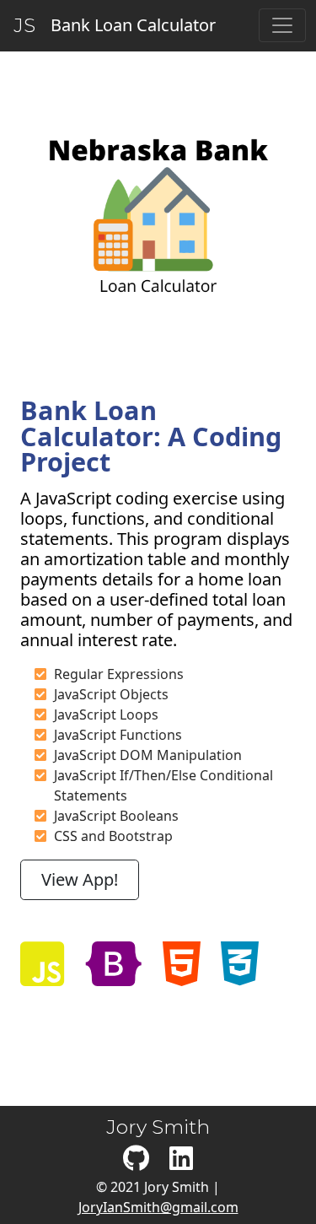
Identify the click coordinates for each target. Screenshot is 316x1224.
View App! (79, 879)
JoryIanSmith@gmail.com (158, 1207)
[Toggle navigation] (282, 25)
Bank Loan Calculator (129, 24)
